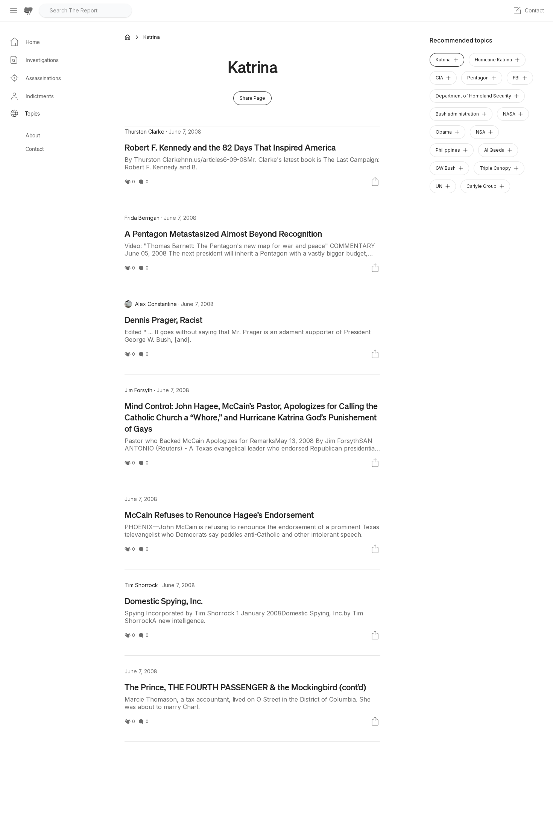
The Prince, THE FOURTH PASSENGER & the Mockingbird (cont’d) (245, 687)
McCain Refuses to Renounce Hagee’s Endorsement (219, 514)
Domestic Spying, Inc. (164, 600)
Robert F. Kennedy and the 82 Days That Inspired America (230, 147)
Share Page (252, 98)
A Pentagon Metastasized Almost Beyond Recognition (223, 233)
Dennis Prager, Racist (163, 319)
